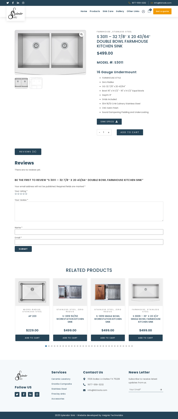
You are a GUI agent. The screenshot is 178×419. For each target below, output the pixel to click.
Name (18, 227)
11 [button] (74, 346)
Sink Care (108, 11)
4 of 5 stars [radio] (24, 194)
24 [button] (112, 346)
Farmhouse (104, 31)
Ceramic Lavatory (60, 378)
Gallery (120, 11)
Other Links (133, 11)
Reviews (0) (28, 151)
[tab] (28, 151)
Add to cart (130, 132)
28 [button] (123, 346)
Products (95, 11)
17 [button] (92, 346)
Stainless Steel (122, 31)
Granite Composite (61, 383)
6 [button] (60, 346)
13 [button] (80, 346)
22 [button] (106, 346)
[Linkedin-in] (30, 394)
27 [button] (120, 346)
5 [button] (57, 346)
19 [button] (97, 346)
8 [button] (66, 346)
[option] (32, 309)
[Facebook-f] (23, 394)
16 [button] (89, 346)
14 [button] (83, 346)
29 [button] (126, 346)
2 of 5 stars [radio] (18, 194)
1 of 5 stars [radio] (16, 194)
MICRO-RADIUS (32, 309)
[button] (81, 34)
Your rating (21, 191)
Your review (21, 199)
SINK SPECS (107, 121)
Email (18, 237)
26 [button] (117, 346)
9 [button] (69, 346)
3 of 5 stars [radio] (21, 194)
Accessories (57, 398)
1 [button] (46, 346)
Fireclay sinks (58, 393)
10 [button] (72, 346)
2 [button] (49, 346)
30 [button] (129, 346)
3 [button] (52, 346)
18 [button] (95, 346)
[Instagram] (37, 394)
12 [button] (77, 346)
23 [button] (109, 346)
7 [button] (63, 346)
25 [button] (115, 346)
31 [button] (132, 346)
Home (84, 11)
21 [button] (103, 346)
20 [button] (100, 346)
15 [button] (86, 346)
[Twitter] (17, 394)
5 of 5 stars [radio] (26, 194)
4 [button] (54, 346)
